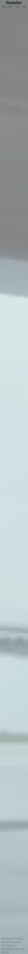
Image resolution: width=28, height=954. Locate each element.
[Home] (14, 4)
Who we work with (10, 7)
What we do (4, 7)
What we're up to (17, 7)
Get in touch (24, 7)
